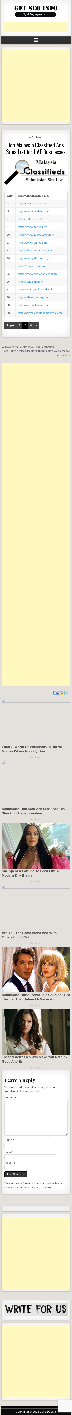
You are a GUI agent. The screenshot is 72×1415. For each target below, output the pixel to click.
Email (9, 1152)
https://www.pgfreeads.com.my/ (38, 273)
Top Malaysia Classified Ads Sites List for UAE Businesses (36, 148)
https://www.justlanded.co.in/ (36, 289)
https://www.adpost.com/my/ (36, 234)
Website (9, 1162)
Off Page (36, 136)
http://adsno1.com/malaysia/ (35, 250)
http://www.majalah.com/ (33, 211)
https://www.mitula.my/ (32, 226)
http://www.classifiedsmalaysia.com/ (40, 312)
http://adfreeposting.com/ (34, 297)
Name (9, 1139)
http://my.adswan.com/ (32, 203)
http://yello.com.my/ (30, 281)
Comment (11, 1097)
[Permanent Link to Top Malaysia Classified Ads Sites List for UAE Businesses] (36, 173)
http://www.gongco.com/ (33, 242)
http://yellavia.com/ (30, 219)
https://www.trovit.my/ (32, 266)
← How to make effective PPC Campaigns (28, 346)
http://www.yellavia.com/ (33, 305)
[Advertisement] (38, 27)
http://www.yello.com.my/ (34, 258)
